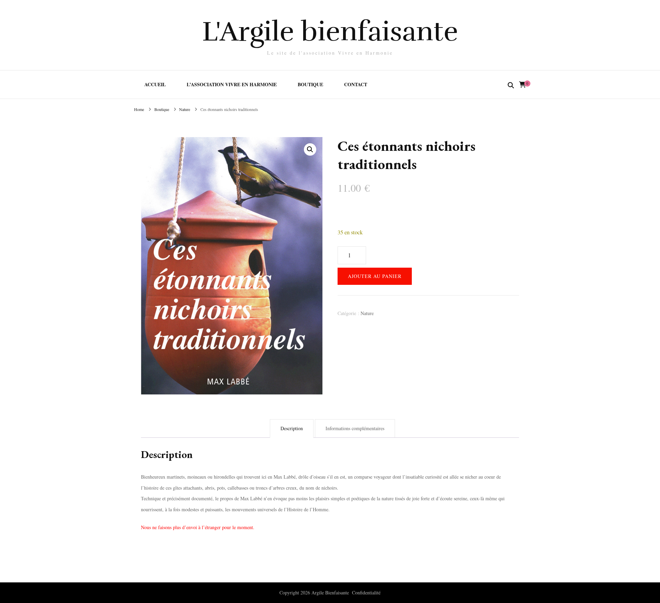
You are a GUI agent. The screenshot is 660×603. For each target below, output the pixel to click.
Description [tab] (291, 428)
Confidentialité (366, 592)
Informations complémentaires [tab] (355, 428)
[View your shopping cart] (522, 84)
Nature (367, 313)
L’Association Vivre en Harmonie (232, 84)
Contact (355, 84)
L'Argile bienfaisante (330, 31)
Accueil (155, 84)
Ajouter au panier (375, 276)
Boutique (310, 84)
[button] (310, 149)
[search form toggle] (511, 85)
